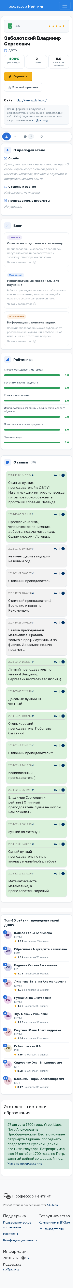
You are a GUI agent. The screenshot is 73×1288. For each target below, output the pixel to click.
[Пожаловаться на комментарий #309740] (63, 474)
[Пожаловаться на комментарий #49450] (63, 789)
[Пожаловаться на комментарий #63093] (63, 715)
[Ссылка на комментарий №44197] (56, 843)
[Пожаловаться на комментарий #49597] (63, 745)
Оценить (20, 76)
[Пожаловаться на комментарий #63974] (63, 691)
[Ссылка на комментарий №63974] (56, 691)
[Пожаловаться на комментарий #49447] (63, 824)
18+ (28, 1258)
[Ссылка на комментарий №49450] (56, 789)
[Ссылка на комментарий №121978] (56, 661)
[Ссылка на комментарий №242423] (56, 622)
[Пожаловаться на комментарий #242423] (63, 622)
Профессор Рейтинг (24, 6)
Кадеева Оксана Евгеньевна (35, 965)
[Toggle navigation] (65, 6)
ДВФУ (13, 50)
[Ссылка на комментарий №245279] (56, 592)
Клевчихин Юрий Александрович (39, 1079)
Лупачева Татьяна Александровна (40, 981)
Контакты (10, 1234)
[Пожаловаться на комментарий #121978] (63, 661)
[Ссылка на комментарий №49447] (56, 824)
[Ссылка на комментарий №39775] (56, 873)
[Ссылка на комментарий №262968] (56, 573)
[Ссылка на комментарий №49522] (56, 765)
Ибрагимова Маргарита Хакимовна (40, 949)
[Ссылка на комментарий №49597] (56, 745)
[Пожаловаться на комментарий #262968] (63, 573)
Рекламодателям (51, 1229)
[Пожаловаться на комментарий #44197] (63, 843)
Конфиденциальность (20, 1240)
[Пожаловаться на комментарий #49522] (63, 765)
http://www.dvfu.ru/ (30, 100)
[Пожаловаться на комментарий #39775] (63, 873)
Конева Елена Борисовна (33, 933)
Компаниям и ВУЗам (54, 1222)
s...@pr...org (40, 120)
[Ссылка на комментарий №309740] (56, 474)
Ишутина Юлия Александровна (37, 1030)
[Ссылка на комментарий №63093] (56, 715)
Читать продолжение (25, 1163)
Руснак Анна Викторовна (33, 997)
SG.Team (53, 1205)
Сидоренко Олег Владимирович (38, 1062)
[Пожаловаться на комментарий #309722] (63, 514)
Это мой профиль (25, 87)
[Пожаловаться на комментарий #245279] (63, 592)
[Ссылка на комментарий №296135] (56, 548)
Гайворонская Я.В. (27, 1046)
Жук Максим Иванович (31, 1014)
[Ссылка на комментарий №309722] (56, 514)
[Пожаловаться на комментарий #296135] (63, 548)
